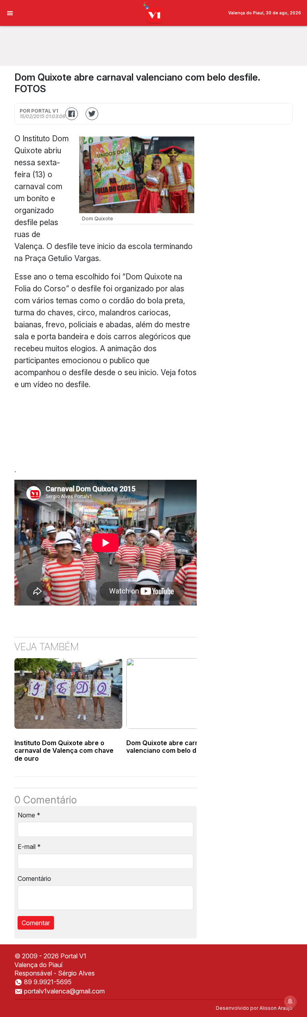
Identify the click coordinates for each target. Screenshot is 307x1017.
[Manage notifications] (290, 1001)
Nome (29, 815)
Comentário (34, 878)
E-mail (29, 846)
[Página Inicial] (153, 12)
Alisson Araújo (276, 1008)
